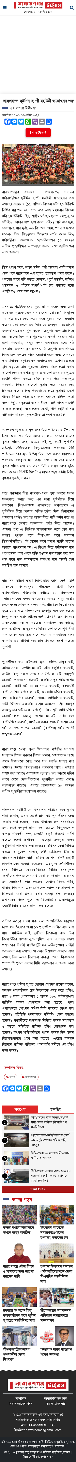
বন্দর (12, 1077)
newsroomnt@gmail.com (43, 1430)
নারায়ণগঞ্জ (30, 1077)
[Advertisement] (38, 54)
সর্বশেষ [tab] (20, 1109)
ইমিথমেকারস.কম (42, 1457)
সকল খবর (37, 1189)
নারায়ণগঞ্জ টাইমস (40, 1452)
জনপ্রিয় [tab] (55, 1109)
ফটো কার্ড (40, 133)
